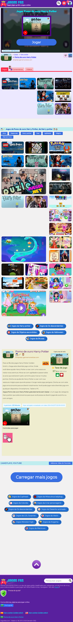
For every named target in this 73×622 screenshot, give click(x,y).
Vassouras (14, 133)
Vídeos (29, 69)
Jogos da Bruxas (37, 339)
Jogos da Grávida (20, 503)
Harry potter (26, 133)
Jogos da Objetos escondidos (24, 332)
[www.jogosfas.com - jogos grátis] (12, 582)
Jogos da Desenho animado (53, 509)
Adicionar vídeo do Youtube (61, 463)
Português (8, 605)
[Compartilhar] (70, 55)
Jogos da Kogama (50, 522)
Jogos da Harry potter (20, 326)
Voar (38, 133)
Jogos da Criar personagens (49, 503)
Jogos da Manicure (37, 528)
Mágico (58, 133)
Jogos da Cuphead (20, 497)
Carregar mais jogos (36, 477)
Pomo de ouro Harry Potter (14, 617)
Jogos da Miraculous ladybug (49, 497)
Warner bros (7, 137)
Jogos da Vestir (51, 516)
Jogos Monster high (24, 522)
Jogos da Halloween (54, 332)
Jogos (4, 69)
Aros (4, 133)
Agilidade (47, 133)
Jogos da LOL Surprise (26, 516)
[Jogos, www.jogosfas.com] (12, 3)
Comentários (17, 69)
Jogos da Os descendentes (51, 326)
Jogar (36, 42)
